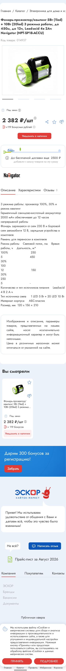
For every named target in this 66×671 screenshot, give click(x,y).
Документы (11, 603)
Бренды (8, 591)
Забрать (13, 468)
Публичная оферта (33, 617)
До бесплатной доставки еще (36, 158)
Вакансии (10, 597)
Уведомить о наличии (34, 136)
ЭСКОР (8, 586)
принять (17, 661)
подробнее (49, 661)
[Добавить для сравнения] (29, 396)
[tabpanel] (33, 70)
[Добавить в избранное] (29, 382)
